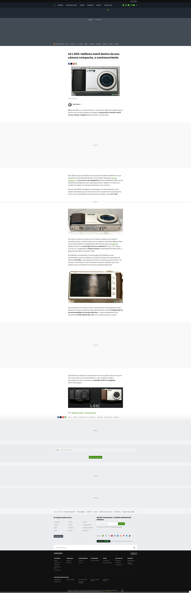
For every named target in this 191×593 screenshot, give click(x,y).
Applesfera (56, 564)
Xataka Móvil (57, 562)
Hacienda (92, 44)
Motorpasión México (106, 580)
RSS (121, 535)
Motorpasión (106, 560)
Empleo (70, 530)
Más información (107, 591)
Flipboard (74, 64)
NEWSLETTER (108, 5)
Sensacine (81, 560)
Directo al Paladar (95, 560)
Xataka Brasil (57, 581)
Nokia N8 (114, 244)
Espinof (80, 562)
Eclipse (81, 44)
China (67, 44)
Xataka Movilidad (87, 525)
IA (76, 44)
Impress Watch (90, 413)
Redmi (116, 44)
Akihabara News (77, 413)
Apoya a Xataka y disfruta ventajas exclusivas (121, 541)
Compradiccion (119, 564)
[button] (77, 104)
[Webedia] (133, 1)
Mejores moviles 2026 (70, 511)
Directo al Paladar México (95, 580)
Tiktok (126, 5)
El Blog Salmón (131, 560)
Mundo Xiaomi (57, 570)
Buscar (134, 547)
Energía (70, 525)
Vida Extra (68, 562)
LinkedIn (126, 535)
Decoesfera (118, 562)
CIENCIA (82, 5)
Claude (95, 511)
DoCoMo (101, 417)
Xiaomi (111, 44)
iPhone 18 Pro (117, 511)
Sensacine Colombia (81, 582)
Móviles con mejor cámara (106, 511)
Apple (55, 527)
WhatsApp (123, 5)
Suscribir (121, 523)
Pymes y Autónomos (130, 563)
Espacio (85, 522)
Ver (96, 457)
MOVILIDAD (90, 5)
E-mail (76, 64)
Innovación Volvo (98, 19)
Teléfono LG (93, 417)
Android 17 (89, 511)
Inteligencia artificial (88, 527)
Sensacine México (83, 579)
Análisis (70, 522)
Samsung (70, 527)
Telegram (128, 5)
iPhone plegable (81, 511)
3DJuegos (68, 560)
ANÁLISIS (60, 5)
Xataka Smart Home (57, 567)
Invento (72, 44)
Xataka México (57, 579)
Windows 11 (85, 530)
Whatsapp (98, 44)
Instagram (131, 5)
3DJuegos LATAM (70, 579)
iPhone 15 (105, 44)
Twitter (136, 5)
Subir (132, 553)
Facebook (69, 64)
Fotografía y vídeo (83, 417)
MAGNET (98, 5)
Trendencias (118, 560)
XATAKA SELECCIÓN (71, 5)
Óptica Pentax (108, 417)
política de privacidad (117, 527)
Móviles (75, 417)
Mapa (86, 44)
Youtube (134, 5)
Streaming (56, 522)
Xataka (55, 560)
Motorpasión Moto (107, 562)
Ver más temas (58, 536)
